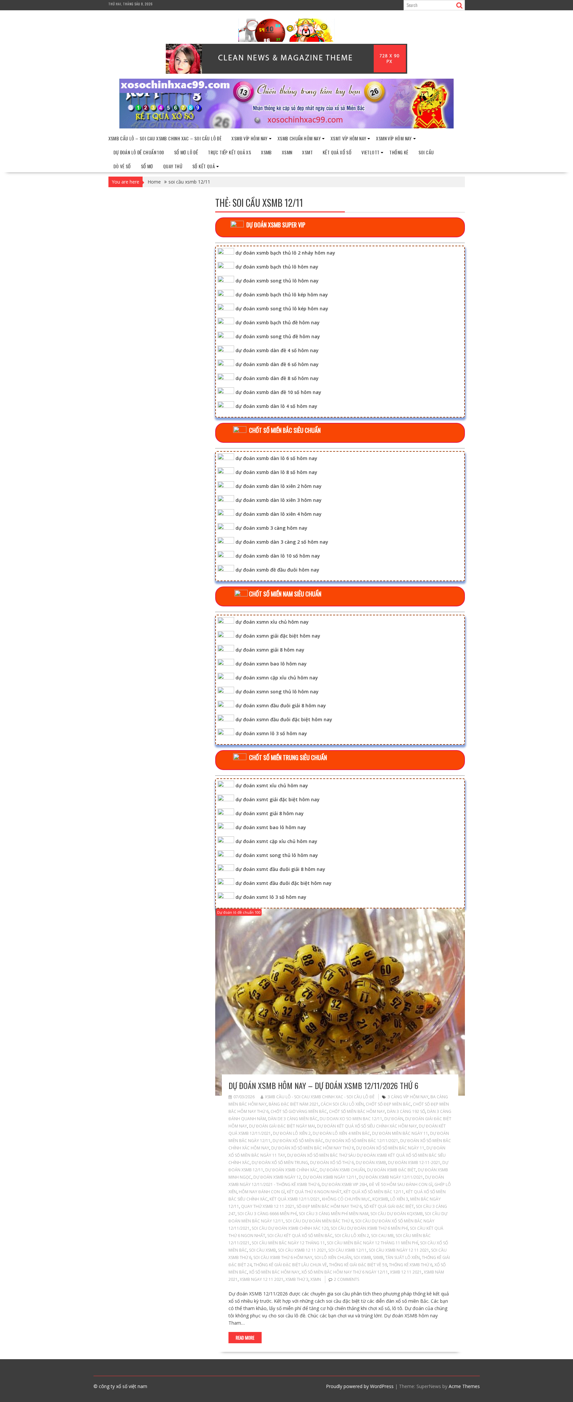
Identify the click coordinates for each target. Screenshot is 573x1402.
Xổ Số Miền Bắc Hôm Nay (274, 1272)
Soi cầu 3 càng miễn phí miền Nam (333, 1213)
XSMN (287, 152)
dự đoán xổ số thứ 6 (332, 1162)
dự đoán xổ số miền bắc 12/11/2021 (361, 1140)
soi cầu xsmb (262, 1250)
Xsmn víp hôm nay (394, 138)
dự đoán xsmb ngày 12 (277, 1177)
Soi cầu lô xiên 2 (352, 1235)
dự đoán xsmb (371, 1162)
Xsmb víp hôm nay (249, 138)
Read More (245, 1337)
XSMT (307, 152)
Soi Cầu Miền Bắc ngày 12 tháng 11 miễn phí (372, 1243)
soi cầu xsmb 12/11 (347, 1250)
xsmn (315, 1279)
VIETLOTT (370, 152)
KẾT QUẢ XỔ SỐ (337, 152)
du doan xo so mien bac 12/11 (351, 1119)
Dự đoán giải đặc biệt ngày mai (282, 1126)
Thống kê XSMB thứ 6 (410, 1265)
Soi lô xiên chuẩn (332, 1257)
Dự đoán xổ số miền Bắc (298, 1140)
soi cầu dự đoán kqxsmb (396, 1213)
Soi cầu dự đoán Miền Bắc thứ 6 (319, 1221)
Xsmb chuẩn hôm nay (299, 138)
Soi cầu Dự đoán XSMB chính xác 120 (290, 1228)
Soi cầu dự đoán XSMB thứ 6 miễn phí (369, 1228)
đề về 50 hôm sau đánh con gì (400, 1184)
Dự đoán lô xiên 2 (292, 1133)
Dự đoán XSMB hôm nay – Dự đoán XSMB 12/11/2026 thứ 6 (323, 1085)
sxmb (378, 1257)
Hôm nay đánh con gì (262, 1192)
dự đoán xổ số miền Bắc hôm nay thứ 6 (312, 1148)
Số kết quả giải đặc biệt (389, 1206)
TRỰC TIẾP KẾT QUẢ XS (229, 152)
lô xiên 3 (399, 1199)
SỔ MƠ (147, 166)
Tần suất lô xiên (402, 1257)
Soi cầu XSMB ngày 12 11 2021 (399, 1250)
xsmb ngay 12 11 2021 (262, 1279)
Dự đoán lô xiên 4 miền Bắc (341, 1133)
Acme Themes (464, 1386)
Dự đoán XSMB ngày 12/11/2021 (391, 1177)
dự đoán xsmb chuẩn (342, 1170)
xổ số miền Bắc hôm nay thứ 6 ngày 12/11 (344, 1272)
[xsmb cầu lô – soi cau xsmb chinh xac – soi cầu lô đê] (286, 126)
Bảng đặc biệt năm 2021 (294, 1104)
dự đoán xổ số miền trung (280, 1162)
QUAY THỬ (172, 166)
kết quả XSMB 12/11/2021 (295, 1199)
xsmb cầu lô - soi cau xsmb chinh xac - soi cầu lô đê (319, 1097)
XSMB (266, 152)
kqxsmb (380, 1199)
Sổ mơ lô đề (186, 152)
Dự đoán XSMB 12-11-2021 (414, 1162)
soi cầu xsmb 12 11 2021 (302, 1250)
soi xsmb (362, 1257)
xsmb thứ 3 (297, 1279)
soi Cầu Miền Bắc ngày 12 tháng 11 (288, 1243)
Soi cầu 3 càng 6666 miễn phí (267, 1213)
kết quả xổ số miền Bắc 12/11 (374, 1192)
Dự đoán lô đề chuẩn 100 (138, 152)
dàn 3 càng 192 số (406, 1111)
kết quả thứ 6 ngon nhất (314, 1192)
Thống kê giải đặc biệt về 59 (358, 1265)
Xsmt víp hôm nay (348, 138)
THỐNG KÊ (398, 152)
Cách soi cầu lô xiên (342, 1104)
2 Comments (346, 1279)
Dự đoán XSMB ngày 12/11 (330, 1177)
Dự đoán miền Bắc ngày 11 (400, 1133)
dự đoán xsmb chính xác (291, 1170)
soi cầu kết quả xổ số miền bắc (300, 1235)
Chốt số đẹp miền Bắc (388, 1104)
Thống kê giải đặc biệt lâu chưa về (290, 1265)
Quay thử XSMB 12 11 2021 (267, 1206)
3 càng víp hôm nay (408, 1097)
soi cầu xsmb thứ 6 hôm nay (282, 1257)
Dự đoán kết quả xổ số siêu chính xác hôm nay (367, 1126)
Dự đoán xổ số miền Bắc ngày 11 (390, 1148)
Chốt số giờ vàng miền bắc (299, 1111)
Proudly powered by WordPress (360, 1386)
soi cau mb (382, 1235)
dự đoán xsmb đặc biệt (391, 1170)
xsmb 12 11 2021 (406, 1272)
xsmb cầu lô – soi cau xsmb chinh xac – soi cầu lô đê (165, 138)
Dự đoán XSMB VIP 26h (344, 1184)
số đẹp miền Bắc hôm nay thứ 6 (329, 1206)
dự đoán (393, 1119)
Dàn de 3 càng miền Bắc (293, 1119)
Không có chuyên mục (346, 1199)
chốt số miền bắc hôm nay (357, 1111)
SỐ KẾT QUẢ (203, 166)
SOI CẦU (426, 152)
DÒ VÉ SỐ (122, 166)
